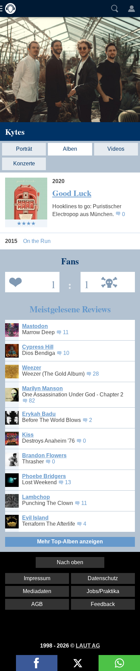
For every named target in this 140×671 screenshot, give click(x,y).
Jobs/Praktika (103, 591)
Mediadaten (37, 591)
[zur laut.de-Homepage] (8, 8)
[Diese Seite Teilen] (36, 663)
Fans (30, 281)
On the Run (37, 241)
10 (66, 353)
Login (131, 8)
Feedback (103, 604)
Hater (85, 281)
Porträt (24, 149)
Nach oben (70, 562)
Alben (70, 149)
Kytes (14, 131)
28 (96, 374)
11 (66, 332)
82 (32, 401)
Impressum (37, 578)
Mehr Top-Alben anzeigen (70, 541)
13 (68, 482)
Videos (115, 149)
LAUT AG (88, 646)
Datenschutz (103, 578)
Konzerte (24, 163)
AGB (37, 604)
